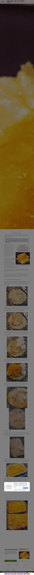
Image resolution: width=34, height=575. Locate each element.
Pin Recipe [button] (23, 560)
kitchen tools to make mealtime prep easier (18, 332)
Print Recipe (19, 233)
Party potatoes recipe (17, 114)
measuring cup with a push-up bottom (9, 333)
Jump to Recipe (15, 233)
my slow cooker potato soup (11, 260)
